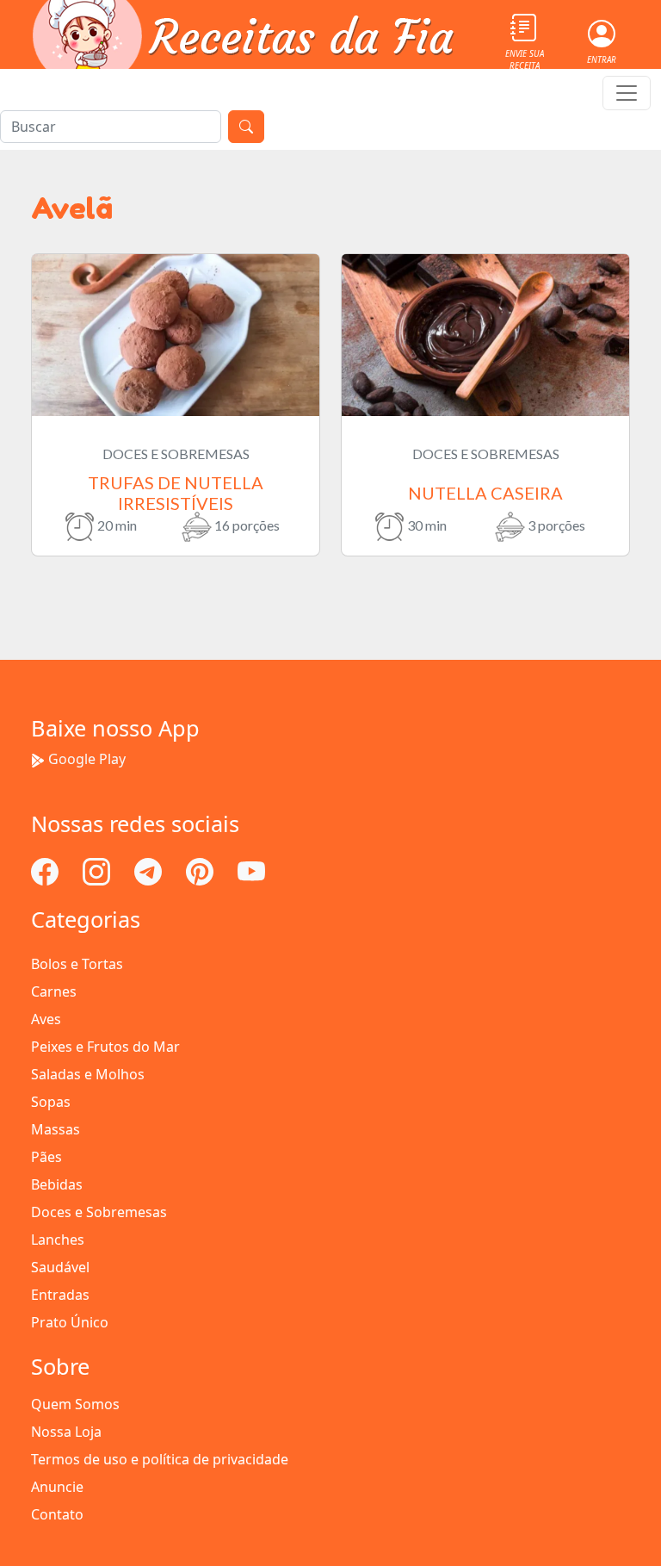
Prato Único (69, 1322)
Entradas (60, 1294)
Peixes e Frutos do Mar (105, 1046)
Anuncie (57, 1486)
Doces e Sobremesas (99, 1211)
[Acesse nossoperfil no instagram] (98, 870)
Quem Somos (75, 1404)
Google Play (87, 758)
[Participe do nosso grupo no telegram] (149, 870)
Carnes (54, 991)
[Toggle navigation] (626, 93)
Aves (46, 1019)
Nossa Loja (66, 1431)
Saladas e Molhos (88, 1074)
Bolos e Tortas (77, 963)
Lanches (57, 1239)
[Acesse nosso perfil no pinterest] (201, 870)
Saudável (60, 1267)
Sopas (51, 1101)
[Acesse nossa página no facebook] (46, 870)
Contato (57, 1514)
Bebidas (57, 1184)
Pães (46, 1156)
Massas (55, 1129)
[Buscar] (246, 126)
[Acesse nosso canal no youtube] (251, 870)
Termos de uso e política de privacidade (159, 1459)
